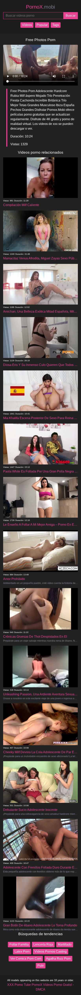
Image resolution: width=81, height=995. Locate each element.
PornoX (40, 7)
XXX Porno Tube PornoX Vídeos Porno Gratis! (39, 984)
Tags (55, 25)
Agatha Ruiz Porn (58, 958)
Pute (40, 965)
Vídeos (27, 25)
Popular (42, 25)
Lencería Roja (43, 944)
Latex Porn (22, 951)
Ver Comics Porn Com (25, 958)
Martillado (65, 944)
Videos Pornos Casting (50, 951)
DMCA (40, 989)
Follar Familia (19, 944)
